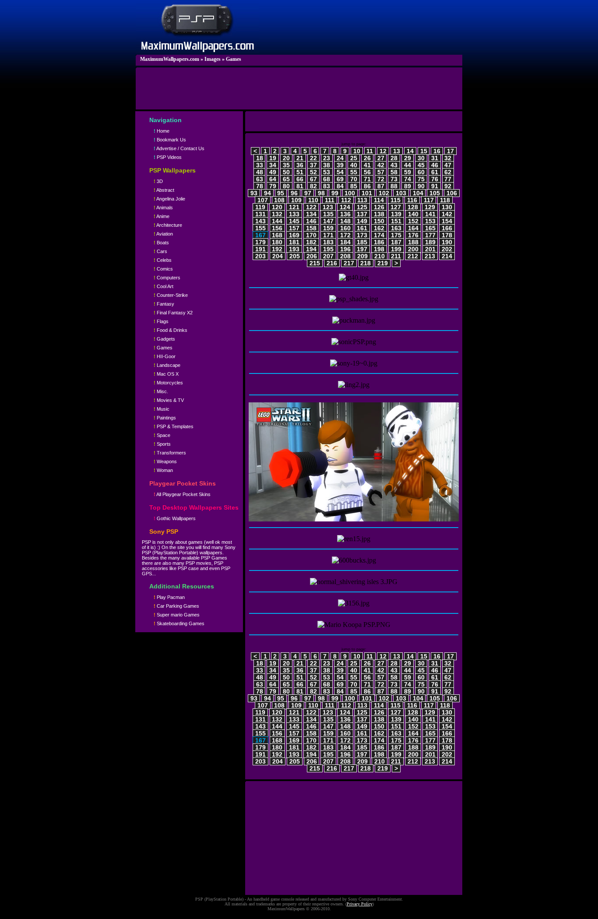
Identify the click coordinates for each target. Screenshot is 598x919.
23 (326, 158)
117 (429, 200)
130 (447, 207)
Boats (161, 242)
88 (393, 186)
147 (328, 221)
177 (430, 235)
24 (340, 158)
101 (367, 193)
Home (161, 131)
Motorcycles (168, 382)
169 (294, 235)
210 (379, 256)
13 (396, 151)
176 (413, 235)
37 (313, 165)
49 (272, 172)
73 (393, 179)
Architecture (168, 225)
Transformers (170, 452)
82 (313, 186)
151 (396, 221)
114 (379, 200)
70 (353, 179)
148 (345, 221)
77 (447, 179)
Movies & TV (169, 400)
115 (395, 200)
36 (299, 165)
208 (345, 256)
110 (313, 200)
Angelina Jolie (169, 198)
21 (299, 158)
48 (259, 172)
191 (260, 249)
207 (328, 256)
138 (379, 214)
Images (212, 59)
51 (299, 172)
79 (272, 186)
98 (321, 193)
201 (430, 249)
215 (315, 263)
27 (380, 158)
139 (396, 214)
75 (421, 179)
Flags (161, 321)
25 (353, 158)
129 (430, 207)
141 (430, 214)
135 (328, 214)
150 (379, 221)
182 (311, 242)
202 (447, 249)
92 (447, 186)
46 (434, 165)
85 (353, 186)
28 (393, 158)
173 (362, 235)
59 (407, 172)
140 (413, 214)
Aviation (163, 233)
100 (350, 193)
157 (294, 228)
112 (346, 200)
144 (277, 221)
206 (311, 256)
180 (277, 242)
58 (393, 172)
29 (407, 158)
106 (452, 193)
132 (277, 214)
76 (434, 179)
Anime (161, 216)
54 (340, 172)
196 (345, 249)
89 (407, 186)
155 (260, 228)
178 (447, 235)
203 (260, 256)
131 (260, 214)
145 (294, 221)
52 (313, 172)
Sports (162, 444)
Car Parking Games (176, 606)
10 (356, 151)
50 (286, 172)
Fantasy (164, 303)
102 (384, 193)
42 (380, 165)
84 (340, 186)
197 (362, 249)
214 (447, 256)
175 (396, 235)
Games (233, 59)
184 (345, 242)
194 (311, 249)
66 (299, 179)
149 (362, 221)
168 (277, 235)
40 (353, 165)
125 (362, 207)
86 (367, 186)
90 (421, 186)
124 (345, 207)
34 (272, 165)
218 (365, 263)
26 (367, 158)
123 (328, 207)
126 (379, 207)
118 (445, 200)
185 (362, 242)
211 (396, 256)
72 (380, 179)
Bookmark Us (170, 139)
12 (383, 151)
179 (260, 242)
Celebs (163, 260)
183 (328, 242)
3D (158, 181)
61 (434, 172)
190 (447, 242)
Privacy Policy (360, 903)
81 (299, 186)
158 (311, 228)
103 (401, 193)
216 (332, 263)
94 (267, 193)
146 (311, 221)
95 (280, 193)
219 (382, 263)
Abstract (164, 190)
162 (379, 228)
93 (253, 193)
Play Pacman (169, 597)
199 (396, 249)
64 (272, 179)
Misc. (161, 391)
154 (447, 221)
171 (328, 235)
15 (423, 151)
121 (294, 207)
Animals (163, 207)
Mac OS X (166, 374)
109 (296, 200)
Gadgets (164, 339)
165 (430, 228)
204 (277, 256)
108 (279, 200)
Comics (163, 268)
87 (380, 186)
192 (277, 249)
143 (260, 221)
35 (286, 165)
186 (379, 242)
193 (294, 249)
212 (413, 256)
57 (380, 172)
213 (430, 256)
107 (262, 200)
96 (294, 193)
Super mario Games (177, 614)
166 (447, 228)
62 (447, 172)
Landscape (167, 365)
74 (407, 179)
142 (447, 214)
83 (326, 186)
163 (396, 228)
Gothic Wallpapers (175, 518)
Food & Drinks (170, 330)
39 (340, 165)
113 (362, 200)
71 (367, 179)
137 (362, 214)
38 (326, 165)
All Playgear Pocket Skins (182, 494)
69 (340, 179)
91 (434, 186)
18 (259, 158)
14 (410, 151)
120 (277, 207)
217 (349, 263)
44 (407, 165)
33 (259, 165)
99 (334, 193)
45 (421, 165)
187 (396, 242)
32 (447, 158)
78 (259, 186)
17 (450, 151)
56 (367, 172)
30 (421, 158)
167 (260, 235)
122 (311, 207)
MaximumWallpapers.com (169, 59)
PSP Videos (168, 157)
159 (328, 228)
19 (272, 158)
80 (286, 186)
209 (362, 256)
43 (393, 165)
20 (286, 158)
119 (260, 207)
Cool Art (163, 286)
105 (434, 193)
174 (379, 235)
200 (413, 249)
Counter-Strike (171, 295)
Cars (160, 251)
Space (162, 435)
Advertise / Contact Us (179, 148)
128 (413, 207)
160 (345, 228)
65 (286, 179)
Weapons (165, 461)
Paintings (165, 417)
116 (412, 200)
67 (313, 179)
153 (430, 221)
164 (413, 228)
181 (294, 242)
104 (418, 193)
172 (345, 235)
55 (353, 172)
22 (313, 158)
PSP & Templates (173, 426)
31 (434, 158)
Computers (167, 277)
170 (311, 235)
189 (430, 242)
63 (259, 179)
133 (294, 214)
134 (311, 214)
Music (161, 409)
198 (379, 249)
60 (421, 172)
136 (345, 214)
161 (362, 228)
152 (413, 221)
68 (326, 179)
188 (413, 242)
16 (436, 151)
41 (367, 165)
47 (447, 165)
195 (328, 249)
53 (326, 172)
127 (395, 207)
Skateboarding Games (179, 623)
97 (307, 193)
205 (294, 256)
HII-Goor (165, 356)
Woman (163, 470)
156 (277, 228)
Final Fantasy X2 (173, 312)
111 (329, 200)
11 (369, 151)
